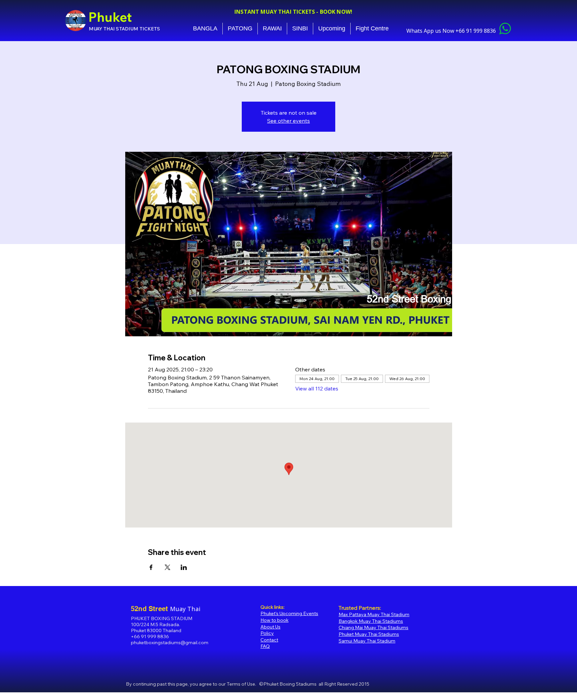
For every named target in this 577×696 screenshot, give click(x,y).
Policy (267, 633)
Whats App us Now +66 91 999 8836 (451, 30)
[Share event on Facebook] (151, 567)
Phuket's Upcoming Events (289, 613)
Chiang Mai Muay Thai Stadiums (373, 627)
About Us (270, 627)
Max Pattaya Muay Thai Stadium (374, 614)
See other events (288, 120)
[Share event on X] (167, 567)
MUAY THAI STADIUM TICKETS (124, 29)
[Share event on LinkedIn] (184, 567)
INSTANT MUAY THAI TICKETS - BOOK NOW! (293, 11)
